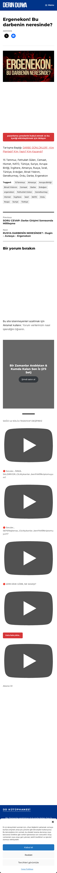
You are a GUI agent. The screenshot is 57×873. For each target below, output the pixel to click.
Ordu (42, 181)
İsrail (27, 181)
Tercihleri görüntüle (28, 862)
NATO (34, 181)
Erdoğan (43, 172)
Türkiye (24, 186)
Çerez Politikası (27, 869)
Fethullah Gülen (24, 176)
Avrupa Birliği (45, 167)
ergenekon (9, 176)
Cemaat (23, 172)
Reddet (28, 855)
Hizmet (7, 181)
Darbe (33, 172)
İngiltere (17, 181)
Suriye (15, 186)
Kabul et (28, 847)
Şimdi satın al (28, 364)
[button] (52, 822)
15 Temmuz (20, 167)
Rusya (7, 186)
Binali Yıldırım (10, 172)
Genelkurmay (41, 176)
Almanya (32, 167)
